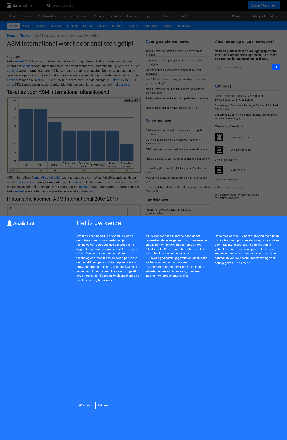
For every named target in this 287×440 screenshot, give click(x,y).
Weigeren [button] (85, 405)
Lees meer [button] (242, 263)
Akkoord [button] (103, 405)
